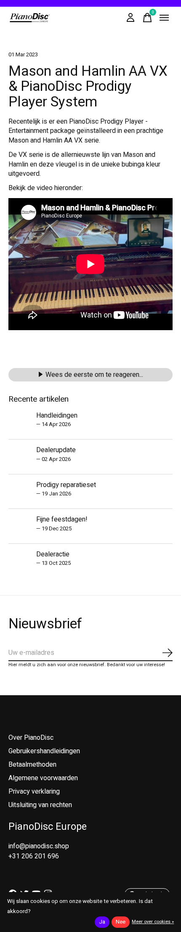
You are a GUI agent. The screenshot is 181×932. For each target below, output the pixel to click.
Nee (120, 922)
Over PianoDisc (30, 738)
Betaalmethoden (32, 765)
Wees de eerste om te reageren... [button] (94, 375)
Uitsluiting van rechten (40, 805)
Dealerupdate (56, 450)
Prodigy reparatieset (66, 485)
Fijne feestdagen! (62, 519)
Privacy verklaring (34, 791)
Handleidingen (56, 415)
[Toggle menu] (164, 17)
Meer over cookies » (153, 921)
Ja (102, 922)
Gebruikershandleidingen (44, 751)
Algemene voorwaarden (43, 778)
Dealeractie (52, 554)
